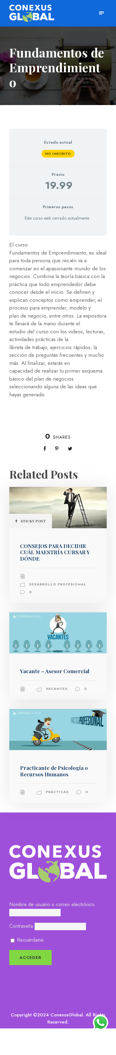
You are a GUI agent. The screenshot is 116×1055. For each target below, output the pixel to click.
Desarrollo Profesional (57, 584)
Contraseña (21, 926)
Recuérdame (29, 939)
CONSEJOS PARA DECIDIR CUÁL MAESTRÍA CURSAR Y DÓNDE (55, 552)
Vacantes (56, 688)
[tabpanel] (58, 320)
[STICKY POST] (58, 507)
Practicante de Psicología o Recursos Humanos (54, 770)
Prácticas (57, 791)
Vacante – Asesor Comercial (54, 671)
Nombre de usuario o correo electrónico (52, 904)
